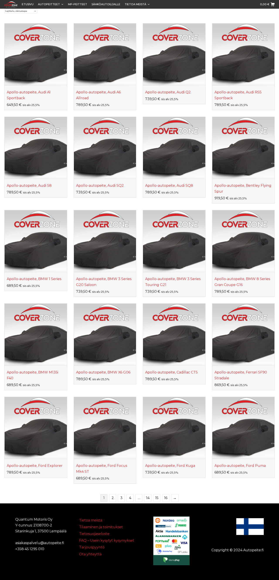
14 (148, 498)
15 (156, 498)
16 (165, 498)
